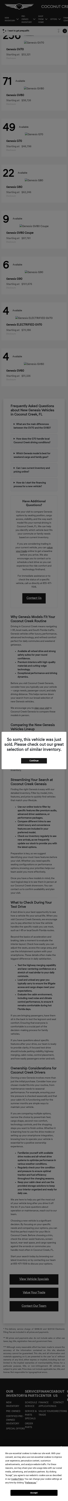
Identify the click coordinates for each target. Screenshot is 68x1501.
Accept (34, 1493)
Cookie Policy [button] (17, 1479)
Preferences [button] (30, 1482)
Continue (34, 761)
